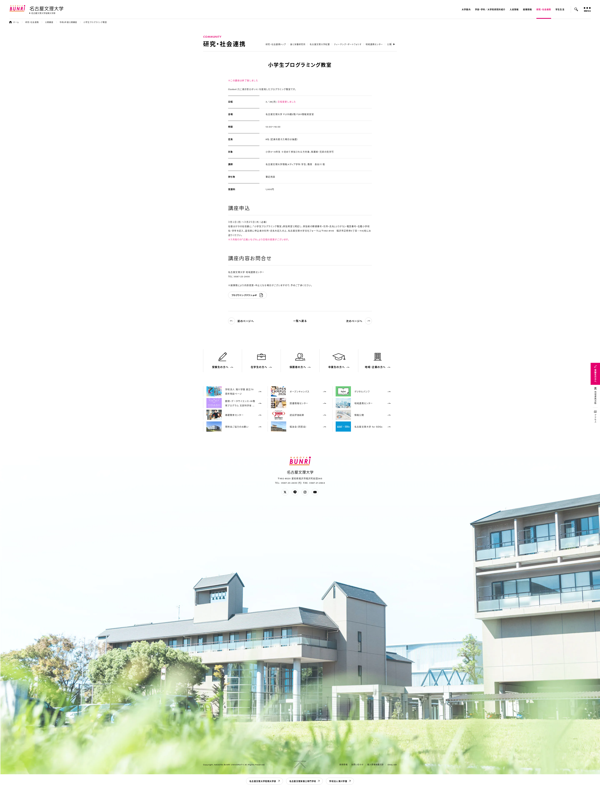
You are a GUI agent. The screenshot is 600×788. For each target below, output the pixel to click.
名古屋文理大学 (46, 8)
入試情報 (514, 9)
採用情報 (343, 764)
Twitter (285, 492)
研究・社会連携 (543, 9)
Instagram (305, 492)
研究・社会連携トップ (276, 44)
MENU (587, 10)
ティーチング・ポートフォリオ (347, 44)
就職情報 (527, 9)
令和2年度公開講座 (68, 22)
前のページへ (246, 321)
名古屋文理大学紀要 (320, 44)
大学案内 (466, 9)
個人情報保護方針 (375, 764)
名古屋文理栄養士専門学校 (302, 781)
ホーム (16, 22)
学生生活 (559, 9)
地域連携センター (374, 44)
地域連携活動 (595, 397)
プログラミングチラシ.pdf (244, 295)
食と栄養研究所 (297, 44)
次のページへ (354, 321)
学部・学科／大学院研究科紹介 (490, 9)
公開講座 (49, 22)
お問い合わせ (357, 764)
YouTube (315, 492)
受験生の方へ (595, 376)
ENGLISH (392, 764)
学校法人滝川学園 (338, 781)
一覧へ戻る (300, 321)
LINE (295, 492)
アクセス (595, 418)
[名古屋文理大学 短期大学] (42, 13)
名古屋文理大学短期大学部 (262, 781)
